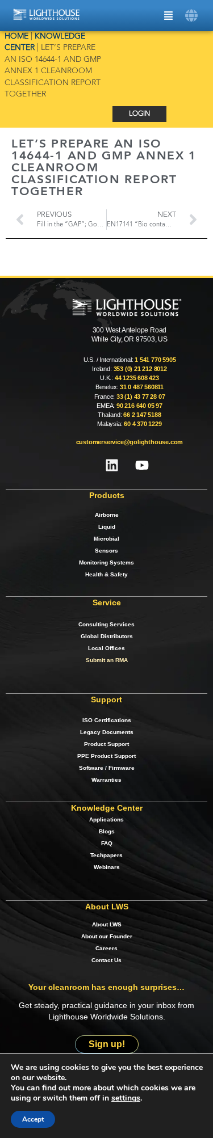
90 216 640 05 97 (139, 405)
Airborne (107, 515)
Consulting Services (106, 624)
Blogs (107, 831)
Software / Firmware (107, 768)
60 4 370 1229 (142, 423)
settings (125, 1098)
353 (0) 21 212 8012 (140, 368)
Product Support (106, 744)
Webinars (107, 867)
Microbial (106, 539)
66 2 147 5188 (142, 414)
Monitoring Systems (106, 562)
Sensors (106, 550)
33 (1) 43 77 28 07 (140, 396)
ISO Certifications (106, 720)
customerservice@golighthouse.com (129, 442)
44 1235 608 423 (137, 377)
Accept (33, 1119)
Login (139, 114)
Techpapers (106, 855)
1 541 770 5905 (155, 359)
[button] (192, 16)
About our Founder (106, 936)
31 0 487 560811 (142, 386)
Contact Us (106, 960)
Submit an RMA (107, 660)
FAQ (106, 843)
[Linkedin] (112, 465)
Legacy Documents (106, 732)
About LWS (107, 924)
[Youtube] (142, 465)
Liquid (106, 527)
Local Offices (106, 648)
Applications (106, 819)
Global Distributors (107, 636)
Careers (106, 948)
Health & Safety (106, 574)
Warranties (106, 780)
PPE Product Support (106, 756)
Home (16, 36)
